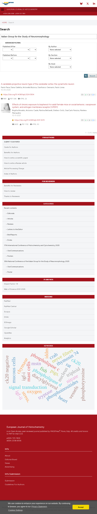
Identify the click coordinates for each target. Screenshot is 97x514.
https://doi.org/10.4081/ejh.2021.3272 (30, 120)
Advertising (9, 467)
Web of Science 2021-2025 (14, 289)
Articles (10, 219)
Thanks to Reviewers (12, 196)
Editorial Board (11, 459)
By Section (52, 55)
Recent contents (10, 208)
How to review (9, 191)
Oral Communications (15, 251)
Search (92, 76)
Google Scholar (10, 328)
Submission (10, 481)
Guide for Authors (11, 147)
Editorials (10, 213)
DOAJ (6, 317)
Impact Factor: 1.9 (11, 284)
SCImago (7, 322)
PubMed (7, 301)
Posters (10, 256)
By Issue (51, 64)
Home (4, 22)
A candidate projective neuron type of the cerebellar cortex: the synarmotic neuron (37, 84)
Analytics (7, 338)
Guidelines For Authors (14, 484)
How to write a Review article (15, 163)
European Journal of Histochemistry (22, 9)
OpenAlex (8, 333)
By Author (52, 46)
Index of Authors (10, 174)
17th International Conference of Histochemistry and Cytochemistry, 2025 (32, 245)
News (7, 463)
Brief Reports (12, 235)
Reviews (10, 224)
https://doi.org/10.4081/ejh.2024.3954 (18, 94)
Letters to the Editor (15, 229)
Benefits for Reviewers (12, 186)
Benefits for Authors (12, 153)
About (7, 456)
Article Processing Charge (14, 169)
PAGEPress (54, 431)
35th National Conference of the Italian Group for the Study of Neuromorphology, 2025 (36, 261)
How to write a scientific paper (16, 158)
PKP (10, 434)
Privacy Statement (39, 507)
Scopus (7, 312)
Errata (9, 240)
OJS (21, 434)
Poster (9, 272)
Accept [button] (81, 507)
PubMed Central (10, 306)
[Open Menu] (2, 9)
